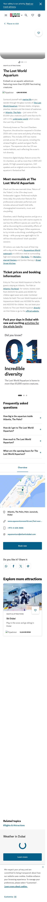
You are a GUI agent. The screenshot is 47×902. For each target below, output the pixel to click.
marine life (27, 98)
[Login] (39, 15)
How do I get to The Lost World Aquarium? (18, 428)
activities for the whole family (21, 323)
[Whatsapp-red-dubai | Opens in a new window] (6, 565)
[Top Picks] (32, 15)
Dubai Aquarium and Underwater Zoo (22, 674)
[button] (10, 897)
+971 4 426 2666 (15, 526)
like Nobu (25, 255)
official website (32, 309)
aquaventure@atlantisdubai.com (22, 532)
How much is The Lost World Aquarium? (17, 439)
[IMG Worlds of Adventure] (22, 709)
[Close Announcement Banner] (40, 3)
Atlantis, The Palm (13, 111)
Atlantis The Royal (11, 287)
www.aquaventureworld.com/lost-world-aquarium (25, 519)
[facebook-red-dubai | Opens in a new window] (13, 565)
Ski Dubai (11, 617)
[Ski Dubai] (22, 596)
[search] (26, 15)
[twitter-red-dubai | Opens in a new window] (21, 565)
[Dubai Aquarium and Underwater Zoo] (22, 651)
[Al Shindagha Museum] (22, 765)
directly (37, 306)
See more (22, 809)
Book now (22, 544)
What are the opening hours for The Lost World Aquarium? (20, 451)
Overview (22, 466)
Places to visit (13, 23)
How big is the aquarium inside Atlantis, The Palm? (18, 416)
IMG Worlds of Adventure (18, 730)
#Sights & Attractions (14, 824)
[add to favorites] (38, 32)
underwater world (20, 117)
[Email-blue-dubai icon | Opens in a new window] (28, 565)
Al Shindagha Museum (17, 786)
